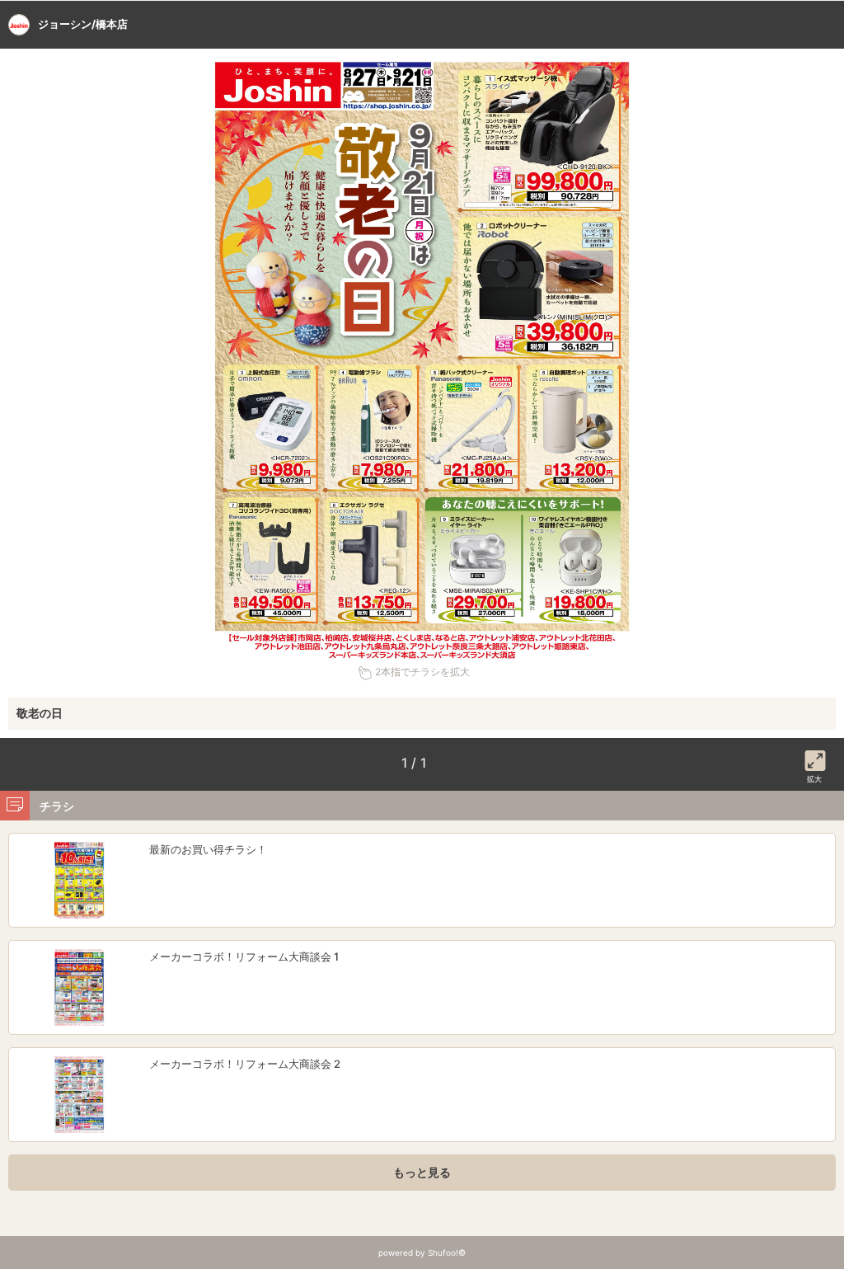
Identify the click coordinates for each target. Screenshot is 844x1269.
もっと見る (422, 1172)
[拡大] (815, 758)
